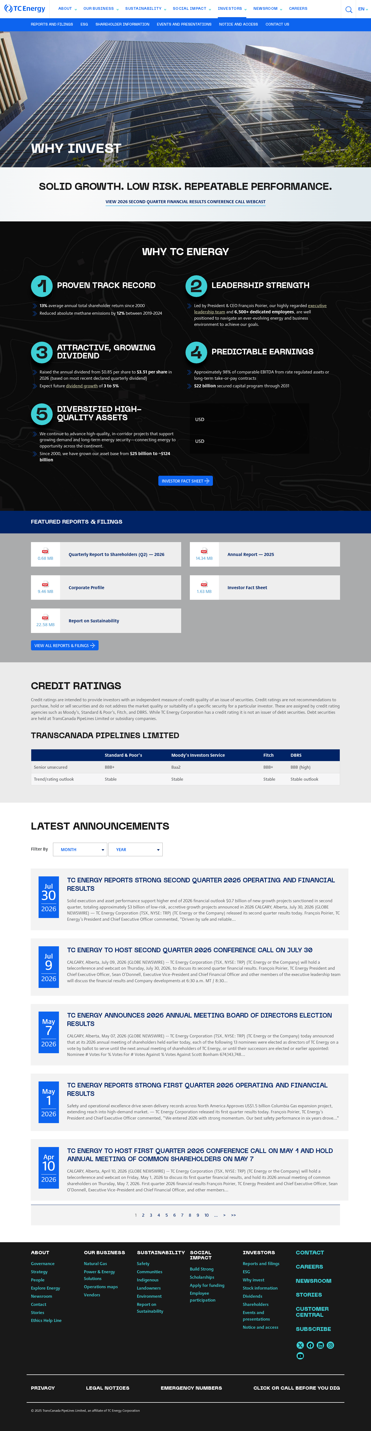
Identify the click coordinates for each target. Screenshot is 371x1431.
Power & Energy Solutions (99, 1275)
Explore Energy (45, 1287)
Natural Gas (95, 1263)
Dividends (252, 1296)
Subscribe (313, 1329)
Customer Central (312, 1312)
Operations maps (101, 1286)
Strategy (39, 1271)
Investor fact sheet (182, 480)
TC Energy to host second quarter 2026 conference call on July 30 (190, 951)
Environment (149, 1296)
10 (207, 1214)
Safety (143, 1263)
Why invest (253, 1279)
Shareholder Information (122, 24)
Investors (232, 10)
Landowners (149, 1287)
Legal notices (108, 1388)
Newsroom (267, 10)
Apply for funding (207, 1285)
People (38, 1279)
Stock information (260, 1287)
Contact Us (277, 24)
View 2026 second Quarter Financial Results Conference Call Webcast (186, 201)
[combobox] (363, 9)
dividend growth (82, 385)
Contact (38, 1304)
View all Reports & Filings (61, 645)
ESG (84, 24)
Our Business (100, 10)
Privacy (43, 1388)
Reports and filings (52, 24)
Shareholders (256, 1304)
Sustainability (145, 10)
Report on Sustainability (150, 1307)
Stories (37, 1312)
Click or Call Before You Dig (296, 1388)
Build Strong (201, 1268)
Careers (298, 9)
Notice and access (238, 24)
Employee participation (202, 1296)
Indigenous (148, 1279)
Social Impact (192, 10)
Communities (149, 1271)
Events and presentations (184, 24)
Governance (43, 1263)
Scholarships (202, 1277)
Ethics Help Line (46, 1320)
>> (233, 1214)
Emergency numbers (191, 1388)
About (67, 10)
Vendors (92, 1294)
